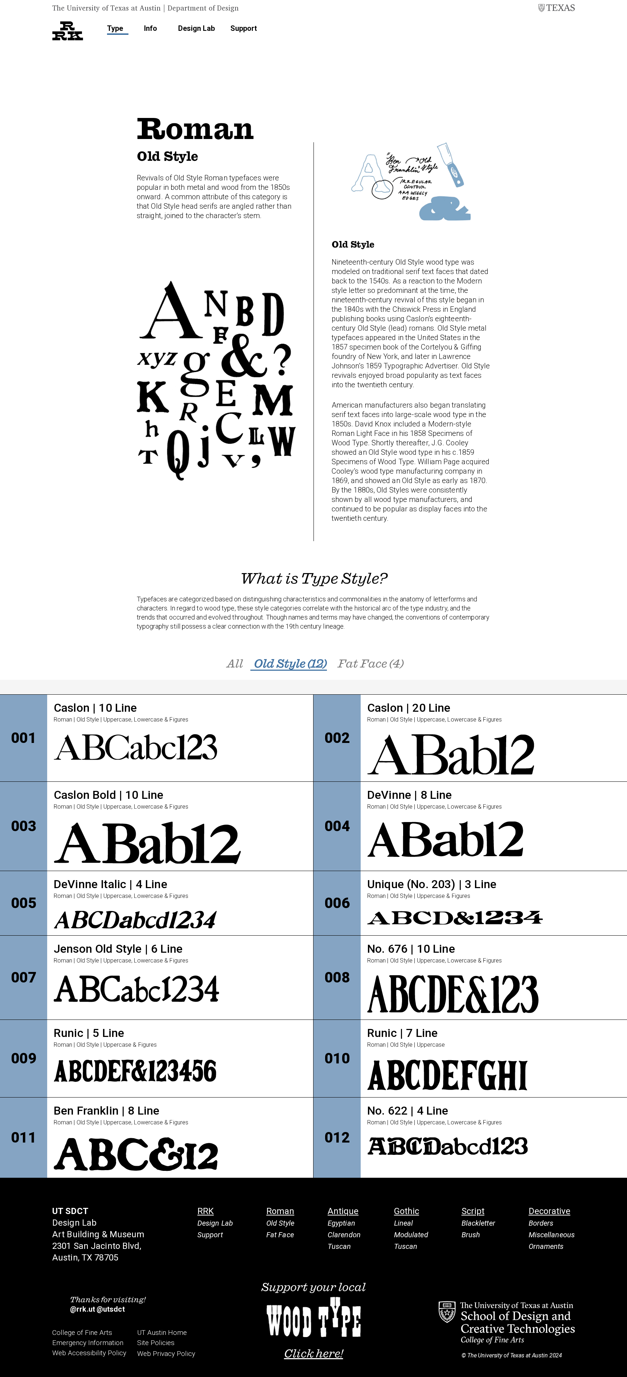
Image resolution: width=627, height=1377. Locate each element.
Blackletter (478, 1223)
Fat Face (280, 1234)
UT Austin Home (162, 1332)
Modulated (411, 1234)
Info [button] (150, 28)
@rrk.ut (82, 1309)
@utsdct (111, 1309)
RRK (205, 1211)
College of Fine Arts (82, 1332)
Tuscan (339, 1246)
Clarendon (344, 1234)
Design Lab (196, 28)
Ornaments (546, 1246)
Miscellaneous (552, 1234)
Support (243, 28)
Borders (541, 1223)
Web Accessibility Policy (89, 1353)
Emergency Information (87, 1343)
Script (473, 1211)
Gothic (406, 1211)
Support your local (313, 1320)
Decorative (549, 1211)
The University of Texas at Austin (106, 7)
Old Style (280, 1223)
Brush (471, 1234)
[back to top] (617, 1359)
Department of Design (203, 7)
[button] (566, 29)
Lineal (403, 1223)
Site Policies (156, 1343)
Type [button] (115, 28)
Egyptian (341, 1223)
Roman (280, 1211)
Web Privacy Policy (166, 1353)
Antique (343, 1211)
